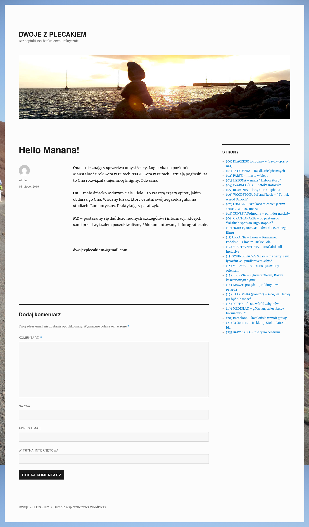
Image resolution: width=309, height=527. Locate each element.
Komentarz (30, 337)
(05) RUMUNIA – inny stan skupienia (253, 190)
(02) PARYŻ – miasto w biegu (247, 176)
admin (23, 180)
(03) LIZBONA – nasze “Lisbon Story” (253, 180)
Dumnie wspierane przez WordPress (80, 507)
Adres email (30, 428)
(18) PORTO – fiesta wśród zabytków (252, 304)
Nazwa (24, 406)
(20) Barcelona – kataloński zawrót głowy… (257, 318)
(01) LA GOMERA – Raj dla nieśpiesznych (255, 171)
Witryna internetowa (39, 450)
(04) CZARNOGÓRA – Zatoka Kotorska (253, 185)
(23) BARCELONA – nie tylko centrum (253, 332)
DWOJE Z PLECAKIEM (52, 34)
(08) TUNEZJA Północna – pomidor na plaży (258, 214)
